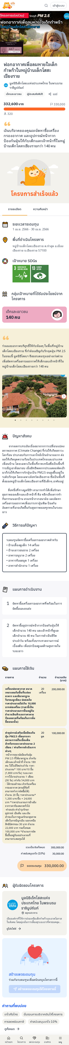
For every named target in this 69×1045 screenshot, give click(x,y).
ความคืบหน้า (40, 209)
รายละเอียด (14, 209)
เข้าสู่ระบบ (58, 5)
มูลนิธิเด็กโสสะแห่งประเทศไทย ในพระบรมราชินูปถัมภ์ (36, 85)
